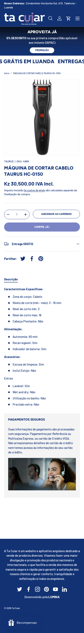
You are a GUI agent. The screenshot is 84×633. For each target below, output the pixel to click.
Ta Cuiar (16, 608)
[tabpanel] (42, 347)
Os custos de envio (34, 190)
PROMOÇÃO (42, 50)
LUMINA (54, 597)
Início (6, 73)
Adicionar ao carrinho (56, 214)
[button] (68, 18)
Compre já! (42, 226)
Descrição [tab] (11, 279)
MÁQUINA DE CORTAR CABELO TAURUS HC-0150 (37, 73)
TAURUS (9, 161)
